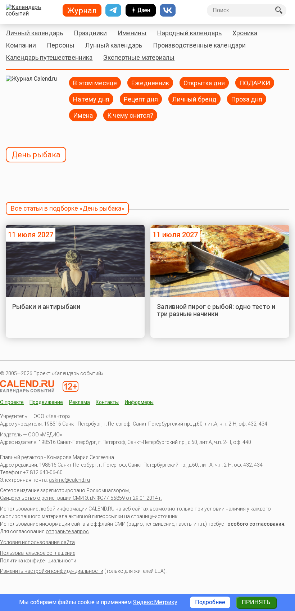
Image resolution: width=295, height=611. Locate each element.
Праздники (90, 33)
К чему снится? (130, 115)
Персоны (60, 45)
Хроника (244, 33)
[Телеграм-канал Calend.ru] (113, 10)
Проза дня (246, 99)
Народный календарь (189, 33)
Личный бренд (194, 99)
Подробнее (210, 602)
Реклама (79, 402)
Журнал (82, 10)
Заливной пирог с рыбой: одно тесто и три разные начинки (216, 310)
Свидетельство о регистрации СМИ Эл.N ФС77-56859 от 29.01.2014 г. (81, 498)
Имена (83, 115)
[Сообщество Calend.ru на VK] (168, 10)
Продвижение (46, 402)
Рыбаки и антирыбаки (46, 306)
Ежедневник (150, 82)
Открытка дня (204, 82)
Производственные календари (199, 45)
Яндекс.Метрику (155, 602)
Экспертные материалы (138, 57)
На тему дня (91, 99)
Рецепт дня (141, 99)
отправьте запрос (67, 531)
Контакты (107, 402)
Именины (132, 33)
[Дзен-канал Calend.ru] (141, 10)
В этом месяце (95, 82)
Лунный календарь (113, 45)
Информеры (139, 402)
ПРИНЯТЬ (256, 602)
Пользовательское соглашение (37, 553)
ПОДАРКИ (254, 82)
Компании (21, 45)
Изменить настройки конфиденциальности (51, 571)
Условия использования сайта (37, 542)
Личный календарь (34, 33)
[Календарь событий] (31, 10)
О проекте (12, 402)
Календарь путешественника (49, 57)
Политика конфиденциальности (38, 560)
